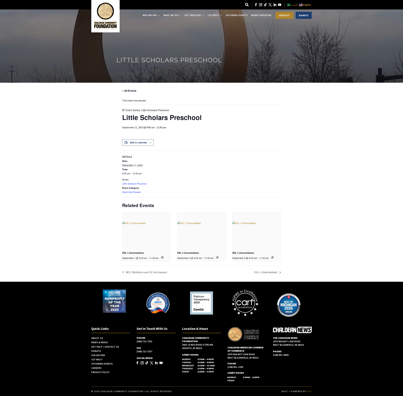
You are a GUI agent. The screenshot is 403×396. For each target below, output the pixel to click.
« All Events (129, 90)
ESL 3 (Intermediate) (133, 252)
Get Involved (193, 15)
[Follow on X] (270, 4)
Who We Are (150, 15)
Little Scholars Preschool (134, 183)
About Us (97, 338)
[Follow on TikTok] (265, 4)
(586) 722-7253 (144, 341)
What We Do (171, 15)
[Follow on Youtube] (279, 4)
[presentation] (146, 230)
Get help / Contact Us (105, 346)
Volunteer (98, 355)
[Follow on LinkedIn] (274, 4)
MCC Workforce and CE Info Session (146, 272)
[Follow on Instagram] (260, 4)
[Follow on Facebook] (256, 4)
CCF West (213, 15)
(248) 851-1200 (235, 366)
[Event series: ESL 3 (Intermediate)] (162, 257)
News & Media (99, 342)
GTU (309, 391)
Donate (304, 15)
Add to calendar (138, 142)
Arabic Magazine (261, 15)
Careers (96, 368)
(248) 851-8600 (281, 354)
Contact (284, 15)
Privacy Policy (100, 372)
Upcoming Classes (131, 192)
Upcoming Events (237, 15)
